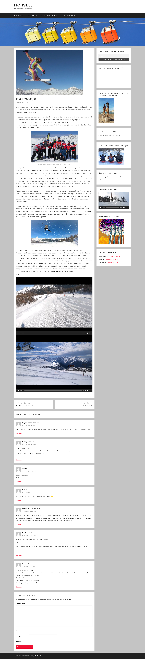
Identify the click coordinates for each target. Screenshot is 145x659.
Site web (19, 641)
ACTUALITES (18, 15)
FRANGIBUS (23, 5)
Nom (18, 631)
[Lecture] (18, 333)
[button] (54, 306)
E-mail (18, 636)
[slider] (53, 390)
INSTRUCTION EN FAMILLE (50, 15)
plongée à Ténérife (114, 256)
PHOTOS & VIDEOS (69, 15)
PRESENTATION (32, 15)
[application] (54, 306)
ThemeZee (37, 656)
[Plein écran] (90, 333)
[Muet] (87, 333)
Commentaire (21, 604)
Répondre (18, 433)
